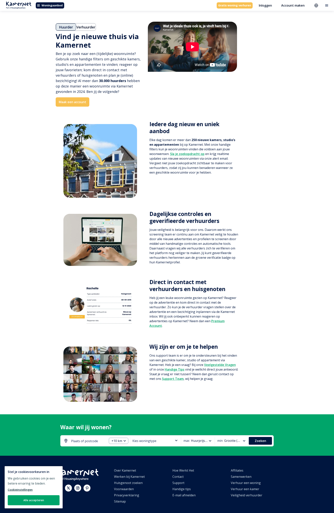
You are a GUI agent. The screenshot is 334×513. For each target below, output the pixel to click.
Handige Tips (174, 369)
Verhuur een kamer (245, 489)
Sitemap (120, 501)
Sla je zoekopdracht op (187, 154)
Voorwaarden (124, 489)
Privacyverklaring (126, 495)
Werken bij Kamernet (129, 476)
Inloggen (265, 5)
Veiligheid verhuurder (246, 495)
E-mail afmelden (184, 495)
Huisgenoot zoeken (128, 483)
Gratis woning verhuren (234, 5)
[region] (34, 487)
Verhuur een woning (246, 483)
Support (178, 483)
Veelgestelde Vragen (220, 365)
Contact (178, 476)
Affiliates (237, 470)
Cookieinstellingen (20, 490)
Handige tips (181, 489)
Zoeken (260, 441)
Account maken (293, 5)
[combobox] (84, 441)
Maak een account (72, 102)
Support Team (173, 379)
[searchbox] (87, 441)
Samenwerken (241, 476)
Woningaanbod (52, 5)
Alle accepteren (33, 500)
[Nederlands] (316, 5)
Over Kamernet (125, 470)
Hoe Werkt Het (183, 470)
